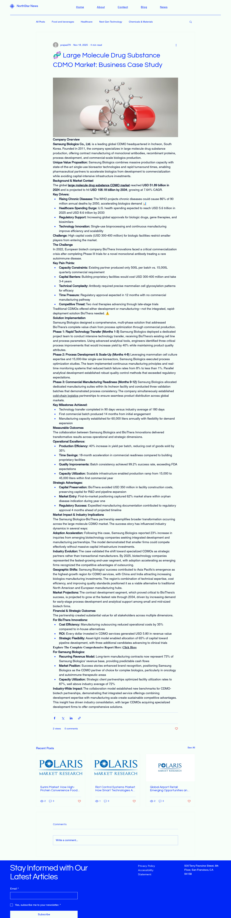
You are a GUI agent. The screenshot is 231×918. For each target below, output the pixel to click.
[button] (190, 21)
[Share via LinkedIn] (71, 718)
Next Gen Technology (110, 21)
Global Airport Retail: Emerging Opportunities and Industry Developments (169, 788)
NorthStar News (27, 6)
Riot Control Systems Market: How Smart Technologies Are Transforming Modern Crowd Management (115, 788)
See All (191, 747)
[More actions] (176, 45)
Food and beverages (63, 21)
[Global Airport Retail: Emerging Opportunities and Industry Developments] (170, 767)
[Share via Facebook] (54, 718)
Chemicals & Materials (141, 21)
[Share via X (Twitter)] (62, 718)
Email (14, 888)
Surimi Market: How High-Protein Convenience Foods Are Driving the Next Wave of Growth (60, 788)
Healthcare (87, 21)
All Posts (40, 21)
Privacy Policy (146, 865)
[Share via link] (79, 718)
